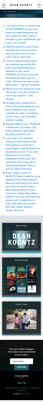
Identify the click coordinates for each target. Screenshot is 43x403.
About (16, 388)
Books (25, 388)
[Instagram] (22, 383)
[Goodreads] (24, 383)
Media (34, 388)
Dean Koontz (21, 5)
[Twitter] (20, 383)
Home (5, 11)
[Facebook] (18, 383)
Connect (21, 390)
